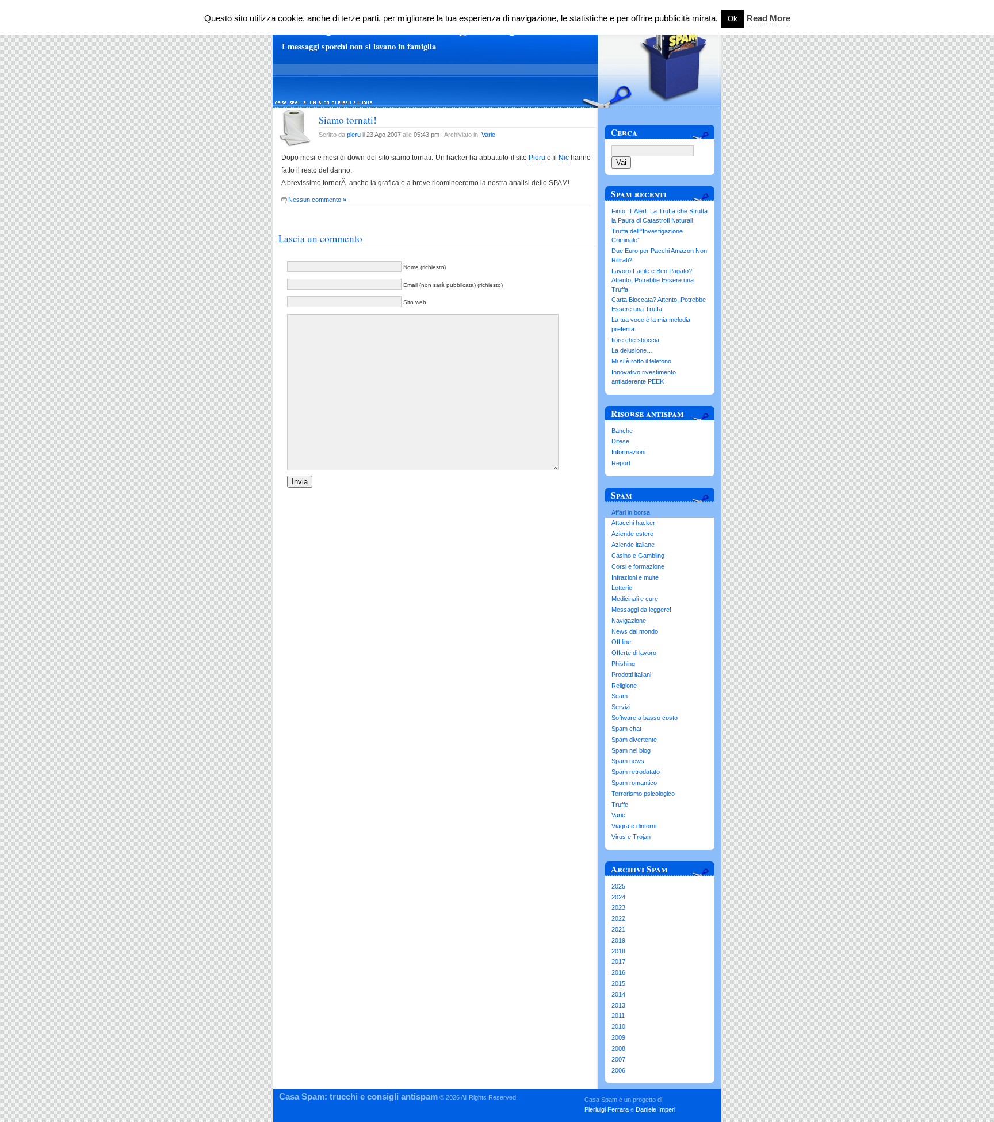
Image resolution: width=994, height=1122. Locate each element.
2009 (618, 1037)
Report (620, 462)
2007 (618, 1059)
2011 (618, 1015)
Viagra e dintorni (633, 825)
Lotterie (621, 587)
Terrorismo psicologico (643, 793)
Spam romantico (634, 782)
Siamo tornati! (348, 120)
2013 (618, 1005)
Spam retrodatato (635, 771)
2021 (618, 929)
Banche (622, 430)
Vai (621, 162)
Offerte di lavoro (633, 652)
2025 (618, 886)
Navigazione (628, 620)
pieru (354, 134)
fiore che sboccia (635, 339)
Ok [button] (732, 18)
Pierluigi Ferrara (606, 1109)
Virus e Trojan (631, 836)
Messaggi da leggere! (641, 609)
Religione (624, 685)
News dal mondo (634, 631)
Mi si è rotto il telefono (641, 361)
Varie (488, 134)
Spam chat (626, 728)
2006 (618, 1070)
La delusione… (632, 350)
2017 (618, 961)
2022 (618, 918)
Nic (565, 158)
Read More (768, 18)
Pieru (538, 158)
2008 (618, 1048)
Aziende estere (632, 533)
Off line (621, 641)
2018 (618, 951)
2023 (618, 907)
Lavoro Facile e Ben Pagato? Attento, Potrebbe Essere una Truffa (652, 280)
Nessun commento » (317, 199)
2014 (618, 994)
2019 (618, 940)
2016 (618, 972)
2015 (618, 983)
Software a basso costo (644, 717)
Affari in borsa (630, 512)
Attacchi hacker (633, 522)
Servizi (620, 706)
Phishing (623, 663)
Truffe (619, 804)
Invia (300, 481)
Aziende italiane (633, 544)
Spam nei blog (631, 750)
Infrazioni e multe (635, 577)
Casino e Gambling (637, 555)
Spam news (627, 760)
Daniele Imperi (655, 1109)
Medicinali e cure (634, 598)
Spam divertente (634, 739)
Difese (620, 441)
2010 (618, 1026)
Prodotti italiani (631, 674)
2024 (618, 897)
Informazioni (628, 452)
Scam (619, 695)
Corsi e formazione (637, 566)
